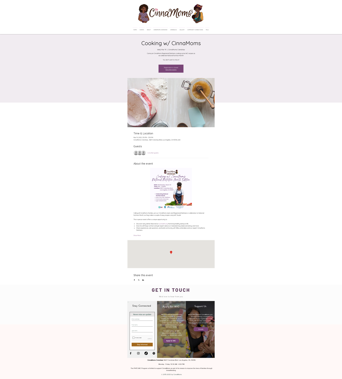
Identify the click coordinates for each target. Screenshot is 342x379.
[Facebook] (130, 353)
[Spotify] (154, 353)
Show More (137, 235)
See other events (171, 70)
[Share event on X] (139, 280)
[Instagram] (138, 353)
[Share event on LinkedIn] (143, 280)
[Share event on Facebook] (134, 280)
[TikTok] (146, 353)
